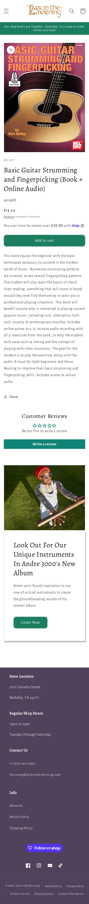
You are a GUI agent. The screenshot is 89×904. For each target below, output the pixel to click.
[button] (6, 10)
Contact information (71, 894)
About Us (16, 805)
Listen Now (30, 622)
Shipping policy (44, 894)
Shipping (9, 217)
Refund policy (53, 886)
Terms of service (20, 894)
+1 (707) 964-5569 (22, 763)
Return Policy (19, 817)
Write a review (44, 444)
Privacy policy (75, 886)
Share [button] (13, 397)
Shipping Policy (21, 828)
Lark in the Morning (27, 886)
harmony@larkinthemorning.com (35, 774)
